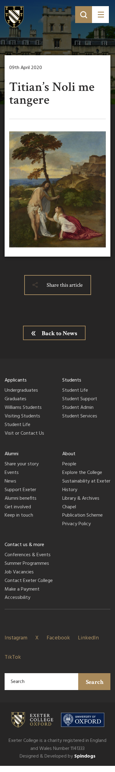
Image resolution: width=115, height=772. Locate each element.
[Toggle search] (83, 14)
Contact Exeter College (29, 581)
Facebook (58, 638)
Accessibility (17, 598)
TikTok (13, 657)
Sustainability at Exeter (86, 481)
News (10, 481)
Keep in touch (19, 515)
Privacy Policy (76, 524)
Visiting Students (22, 416)
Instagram (16, 638)
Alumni (11, 454)
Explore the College (82, 473)
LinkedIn (88, 638)
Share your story (22, 464)
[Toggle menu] (100, 14)
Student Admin (78, 408)
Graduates (15, 399)
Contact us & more (24, 545)
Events (12, 473)
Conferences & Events (28, 555)
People (69, 464)
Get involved (18, 507)
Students (71, 380)
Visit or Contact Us (24, 433)
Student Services (79, 416)
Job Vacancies (19, 572)
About (68, 454)
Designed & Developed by (57, 756)
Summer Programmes (27, 564)
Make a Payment (22, 589)
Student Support (79, 399)
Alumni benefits (20, 498)
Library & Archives (80, 498)
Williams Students (23, 408)
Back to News (59, 333)
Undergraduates (21, 390)
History (69, 490)
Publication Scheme (82, 515)
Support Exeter (20, 490)
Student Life (17, 425)
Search (95, 682)
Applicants (16, 380)
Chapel (69, 507)
